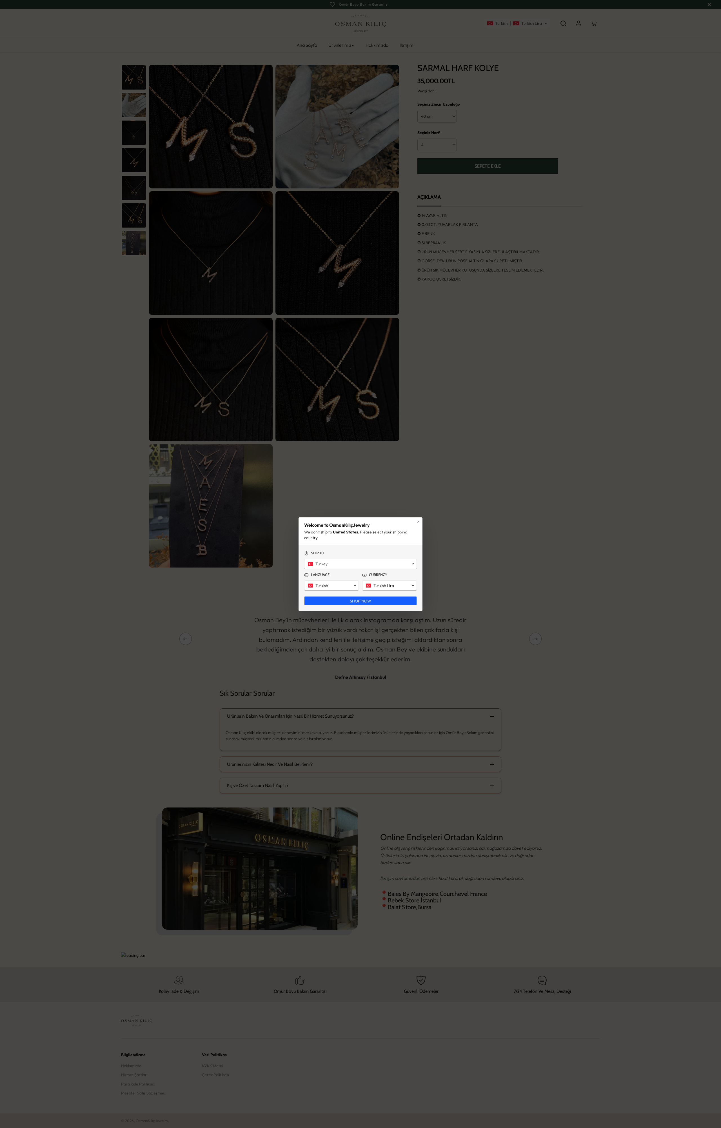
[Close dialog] (418, 522)
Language (320, 574)
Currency (378, 574)
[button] (360, 564)
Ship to (317, 553)
